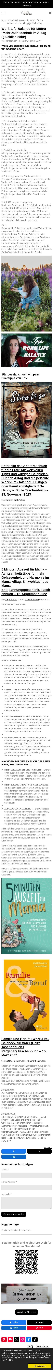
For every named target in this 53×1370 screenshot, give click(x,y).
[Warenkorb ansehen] (50, 13)
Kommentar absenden (13, 1214)
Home (4, 20)
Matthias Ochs (12, 1060)
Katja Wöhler (11, 599)
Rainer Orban (33, 1060)
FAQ (30, 1346)
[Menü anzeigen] (3, 13)
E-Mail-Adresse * (9, 1182)
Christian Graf (11, 500)
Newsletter (42, 1346)
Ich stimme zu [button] (40, 1366)
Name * (5, 1169)
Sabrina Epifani (32, 599)
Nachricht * (6, 1194)
